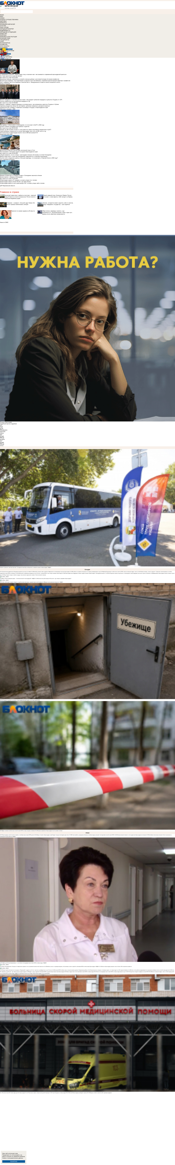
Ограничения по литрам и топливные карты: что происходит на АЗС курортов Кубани (109, 970)
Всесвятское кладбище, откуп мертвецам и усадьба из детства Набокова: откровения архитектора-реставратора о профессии (35, 80)
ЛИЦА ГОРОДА (4, 27)
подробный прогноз (5, 423)
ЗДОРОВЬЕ (3, 21)
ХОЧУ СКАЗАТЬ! (4, 46)
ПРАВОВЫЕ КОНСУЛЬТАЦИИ (8, 36)
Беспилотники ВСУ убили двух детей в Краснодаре (13, 1092)
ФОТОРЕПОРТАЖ (5, 43)
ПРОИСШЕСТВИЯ (5, 38)
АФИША (2, 18)
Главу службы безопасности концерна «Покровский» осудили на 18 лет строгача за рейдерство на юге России (27, 970)
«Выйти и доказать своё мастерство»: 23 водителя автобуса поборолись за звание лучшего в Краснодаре (23, 567)
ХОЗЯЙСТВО (3, 44)
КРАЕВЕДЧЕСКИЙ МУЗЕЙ (7, 24)
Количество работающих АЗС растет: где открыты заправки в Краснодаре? (54, 578)
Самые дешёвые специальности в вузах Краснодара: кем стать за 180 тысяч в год (23, 131)
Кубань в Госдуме (5, 83)
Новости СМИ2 (4, 222)
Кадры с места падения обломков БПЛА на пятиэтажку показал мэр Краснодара (46, 971)
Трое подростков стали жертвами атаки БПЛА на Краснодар (80, 971)
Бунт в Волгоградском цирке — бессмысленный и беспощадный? (16, 578)
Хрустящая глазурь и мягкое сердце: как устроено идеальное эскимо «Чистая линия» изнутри (25, 574)
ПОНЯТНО (13, 1161)
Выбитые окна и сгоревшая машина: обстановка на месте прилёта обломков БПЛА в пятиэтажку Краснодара (71, 966)
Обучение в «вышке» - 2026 (7, 109)
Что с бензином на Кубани (7, 159)
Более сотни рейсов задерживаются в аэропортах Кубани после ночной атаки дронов (150, 970)
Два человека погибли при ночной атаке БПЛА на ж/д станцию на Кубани (18, 830)
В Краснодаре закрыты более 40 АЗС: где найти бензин (15, 181)
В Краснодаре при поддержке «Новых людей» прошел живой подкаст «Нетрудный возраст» (85, 573)
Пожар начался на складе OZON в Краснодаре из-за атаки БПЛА (35, 973)
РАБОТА (10, 49)
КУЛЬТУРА (3, 26)
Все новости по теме (5, 77)
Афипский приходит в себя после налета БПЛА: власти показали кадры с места (120, 571)
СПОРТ (2, 41)
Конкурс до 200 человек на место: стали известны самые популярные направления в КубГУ (25, 129)
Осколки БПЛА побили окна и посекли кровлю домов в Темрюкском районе (71, 970)
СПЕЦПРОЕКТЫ (4, 40)
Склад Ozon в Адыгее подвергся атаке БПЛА (139, 971)
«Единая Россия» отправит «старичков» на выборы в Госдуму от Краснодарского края (24, 107)
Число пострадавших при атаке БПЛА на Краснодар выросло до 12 (111, 971)
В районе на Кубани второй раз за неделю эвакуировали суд (86, 571)
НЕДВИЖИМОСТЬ (5, 30)
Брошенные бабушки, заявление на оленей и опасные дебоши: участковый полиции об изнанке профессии (29, 79)
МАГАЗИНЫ (8, 57)
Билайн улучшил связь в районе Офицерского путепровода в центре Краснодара (52, 571)
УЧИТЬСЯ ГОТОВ (9, 50)
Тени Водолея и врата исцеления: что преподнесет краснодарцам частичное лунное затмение (129, 573)
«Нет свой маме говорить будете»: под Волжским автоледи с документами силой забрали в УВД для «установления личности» (30, 582)
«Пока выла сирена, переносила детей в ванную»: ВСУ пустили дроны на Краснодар (47, 1092)
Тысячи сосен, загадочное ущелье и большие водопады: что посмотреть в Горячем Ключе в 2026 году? (29, 158)
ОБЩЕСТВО (3, 33)
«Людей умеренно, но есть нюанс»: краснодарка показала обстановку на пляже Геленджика (25, 155)
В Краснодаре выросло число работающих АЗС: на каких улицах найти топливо (22, 183)
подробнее (14, 423)
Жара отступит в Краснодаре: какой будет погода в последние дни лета (53, 834)
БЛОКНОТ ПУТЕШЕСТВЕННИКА (9, 19)
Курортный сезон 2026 (6, 134)
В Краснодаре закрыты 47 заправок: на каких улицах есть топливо (18, 180)
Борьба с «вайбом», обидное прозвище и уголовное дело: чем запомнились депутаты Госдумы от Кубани (29, 104)
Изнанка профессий (5, 58)
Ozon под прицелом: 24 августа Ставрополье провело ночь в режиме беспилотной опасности (23, 966)
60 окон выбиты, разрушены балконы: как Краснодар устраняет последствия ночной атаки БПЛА (92, 834)
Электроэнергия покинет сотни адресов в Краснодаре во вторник (131, 834)
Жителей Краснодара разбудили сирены (77, 1092)
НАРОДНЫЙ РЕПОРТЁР (7, 29)
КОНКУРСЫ (3, 22)
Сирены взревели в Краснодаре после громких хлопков (50, 830)
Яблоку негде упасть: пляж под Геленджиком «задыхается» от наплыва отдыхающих (23, 156)
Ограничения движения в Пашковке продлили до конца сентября (16, 571)
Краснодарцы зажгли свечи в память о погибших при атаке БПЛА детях (18, 834)
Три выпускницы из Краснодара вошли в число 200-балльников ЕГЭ (19, 132)
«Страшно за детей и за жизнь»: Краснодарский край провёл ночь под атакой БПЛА (21, 700)
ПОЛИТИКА (3, 35)
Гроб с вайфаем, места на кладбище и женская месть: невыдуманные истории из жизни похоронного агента (30, 82)
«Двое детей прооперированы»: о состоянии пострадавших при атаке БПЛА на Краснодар (22, 962)
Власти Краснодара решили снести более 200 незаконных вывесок (117, 966)
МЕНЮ (2, 15)
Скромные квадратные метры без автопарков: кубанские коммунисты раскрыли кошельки (25, 106)
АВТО (1, 16)
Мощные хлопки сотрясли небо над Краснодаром (101, 1092)
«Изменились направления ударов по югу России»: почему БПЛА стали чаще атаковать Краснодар (40, 573)
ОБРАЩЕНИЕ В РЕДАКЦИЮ (8, 32)
